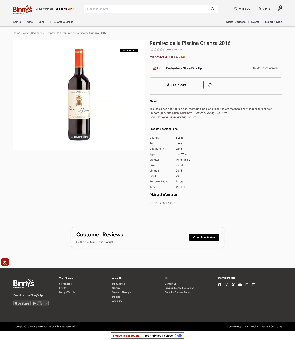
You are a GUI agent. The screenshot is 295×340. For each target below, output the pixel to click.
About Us (117, 301)
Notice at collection (126, 335)
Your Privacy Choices (158, 335)
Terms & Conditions (272, 326)
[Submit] (212, 9)
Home (16, 33)
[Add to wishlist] (210, 85)
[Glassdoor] (247, 285)
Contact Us (170, 283)
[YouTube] (240, 285)
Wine (26, 33)
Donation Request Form (177, 292)
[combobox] (151, 9)
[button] (55, 9)
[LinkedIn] (253, 285)
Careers (116, 288)
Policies (116, 296)
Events (62, 288)
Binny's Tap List (67, 292)
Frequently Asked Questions (179, 288)
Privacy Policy (251, 326)
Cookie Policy (234, 326)
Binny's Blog (118, 283)
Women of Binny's (121, 292)
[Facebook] (219, 285)
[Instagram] (226, 285)
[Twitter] (233, 285)
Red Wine (37, 33)
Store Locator (66, 283)
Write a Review (206, 237)
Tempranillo (52, 33)
